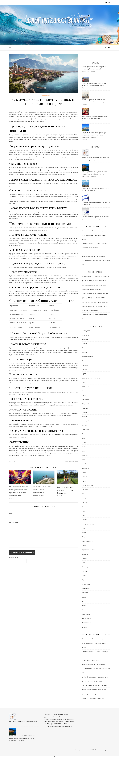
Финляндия (86, 588)
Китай (84, 442)
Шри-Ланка (86, 614)
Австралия (85, 335)
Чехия (84, 605)
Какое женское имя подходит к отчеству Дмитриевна (65, 490)
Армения (85, 339)
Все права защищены (103, 750)
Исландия (85, 408)
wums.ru (62, 757)
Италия (84, 417)
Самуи (84, 537)
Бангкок (84, 344)
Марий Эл (85, 472)
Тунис (84, 575)
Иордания (85, 404)
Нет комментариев (71, 461)
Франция (85, 593)
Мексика (84, 477)
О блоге (84, 494)
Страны (84, 558)
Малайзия (85, 464)
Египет (84, 382)
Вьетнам (85, 361)
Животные (85, 386)
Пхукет (84, 528)
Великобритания (87, 356)
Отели (84, 498)
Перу (83, 511)
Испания (84, 412)
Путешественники (88, 524)
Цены (84, 597)
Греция (84, 369)
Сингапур (85, 554)
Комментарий (14, 523)
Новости (85, 490)
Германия (85, 365)
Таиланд (47, 724)
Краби (84, 447)
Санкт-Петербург (88, 541)
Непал (84, 481)
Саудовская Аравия (88, 550)
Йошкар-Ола (86, 421)
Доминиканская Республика (91, 378)
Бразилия (85, 352)
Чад (83, 601)
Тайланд (85, 567)
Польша (84, 520)
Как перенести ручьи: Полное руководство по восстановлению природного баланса (95, 681)
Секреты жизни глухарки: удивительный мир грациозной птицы (96, 260)
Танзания (85, 571)
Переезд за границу (89, 507)
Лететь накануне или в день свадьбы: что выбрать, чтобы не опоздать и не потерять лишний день (95, 306)
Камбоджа (85, 429)
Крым (83, 451)
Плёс (83, 515)
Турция (84, 580)
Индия (84, 395)
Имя (11, 513)
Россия (84, 532)
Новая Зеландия (87, 485)
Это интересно (44, 96)
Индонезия (85, 399)
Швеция (84, 610)
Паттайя (84, 502)
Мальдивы (85, 468)
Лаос (83, 459)
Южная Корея (86, 623)
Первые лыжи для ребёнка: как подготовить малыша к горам (94, 235)
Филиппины (86, 584)
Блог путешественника (82, 750)
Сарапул (84, 545)
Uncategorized (86, 331)
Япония (84, 627)
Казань (84, 425)
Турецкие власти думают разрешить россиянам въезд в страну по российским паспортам (95, 694)
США (83, 563)
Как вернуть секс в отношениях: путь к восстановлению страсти (95, 248)
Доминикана (48, 717)
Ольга (14, 461)
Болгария (85, 348)
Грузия (84, 374)
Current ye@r (14, 557)
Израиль (85, 391)
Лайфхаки (85, 455)
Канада (84, 434)
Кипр (83, 438)
